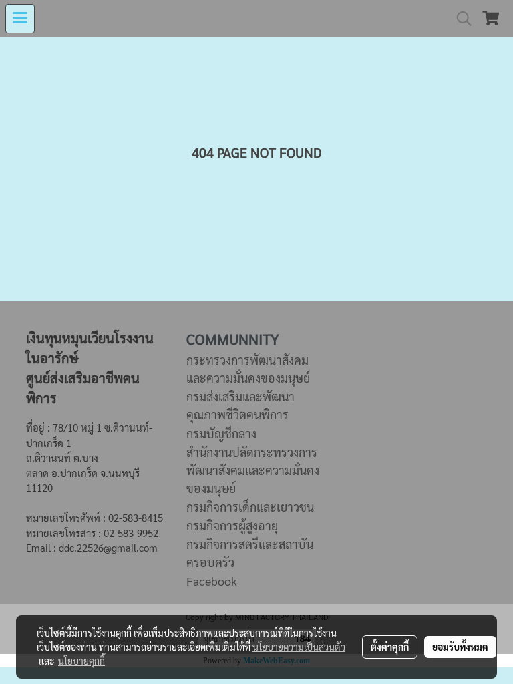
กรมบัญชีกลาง (221, 433)
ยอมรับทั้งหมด (460, 647)
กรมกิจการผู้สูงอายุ (232, 525)
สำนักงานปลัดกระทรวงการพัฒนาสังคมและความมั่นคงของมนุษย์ (252, 470)
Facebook (211, 580)
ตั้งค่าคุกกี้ (390, 647)
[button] (459, 18)
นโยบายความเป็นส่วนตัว (298, 647)
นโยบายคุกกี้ (81, 661)
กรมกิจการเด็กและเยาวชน (250, 506)
